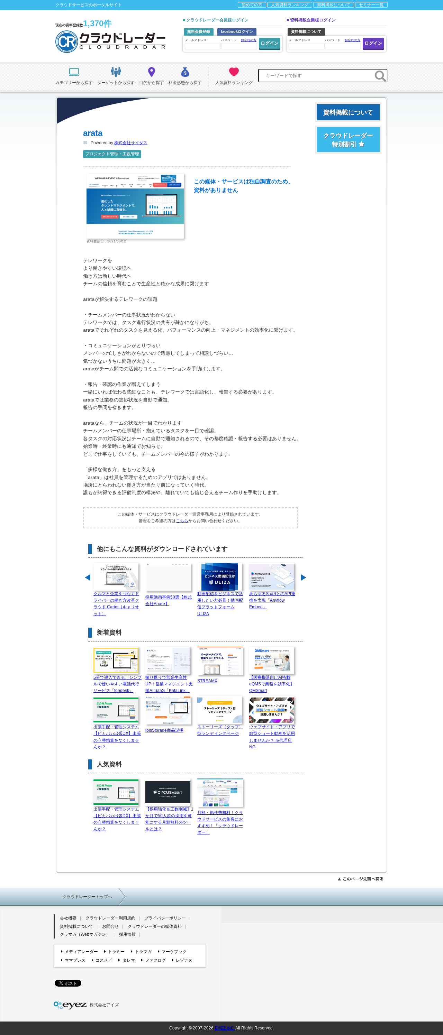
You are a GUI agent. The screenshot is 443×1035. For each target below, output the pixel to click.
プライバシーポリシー (165, 918)
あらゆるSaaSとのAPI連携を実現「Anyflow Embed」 (272, 600)
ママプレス (75, 960)
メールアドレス (196, 40)
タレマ (129, 960)
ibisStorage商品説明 (164, 730)
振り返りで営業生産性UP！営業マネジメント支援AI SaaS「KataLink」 (169, 684)
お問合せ (110, 926)
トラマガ (143, 951)
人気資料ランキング (289, 4)
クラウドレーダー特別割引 (348, 140)
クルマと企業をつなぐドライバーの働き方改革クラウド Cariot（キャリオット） (116, 603)
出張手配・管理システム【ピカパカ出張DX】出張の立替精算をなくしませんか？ (117, 736)
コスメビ (104, 960)
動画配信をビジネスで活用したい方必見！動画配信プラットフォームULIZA (220, 603)
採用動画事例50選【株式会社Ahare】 (168, 600)
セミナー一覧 (371, 4)
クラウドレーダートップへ (87, 896)
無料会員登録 (198, 31)
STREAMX (207, 680)
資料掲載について (333, 4)
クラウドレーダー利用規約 (110, 918)
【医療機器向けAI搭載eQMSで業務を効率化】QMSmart (271, 684)
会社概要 (68, 918)
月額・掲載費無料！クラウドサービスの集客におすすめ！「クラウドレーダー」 (220, 822)
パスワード (238, 40)
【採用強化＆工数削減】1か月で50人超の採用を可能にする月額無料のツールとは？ (169, 819)
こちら (182, 520)
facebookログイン (237, 31)
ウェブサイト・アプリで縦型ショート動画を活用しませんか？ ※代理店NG (272, 736)
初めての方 (252, 4)
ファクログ (155, 960)
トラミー (116, 951)
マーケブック (174, 951)
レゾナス (184, 960)
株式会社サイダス (130, 142)
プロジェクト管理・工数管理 (112, 153)
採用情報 (127, 934)
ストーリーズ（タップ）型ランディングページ (220, 730)
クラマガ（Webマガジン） (85, 934)
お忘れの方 (248, 40)
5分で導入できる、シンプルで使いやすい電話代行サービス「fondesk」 (117, 684)
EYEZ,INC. (225, 1028)
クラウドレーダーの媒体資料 (155, 926)
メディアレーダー (81, 951)
